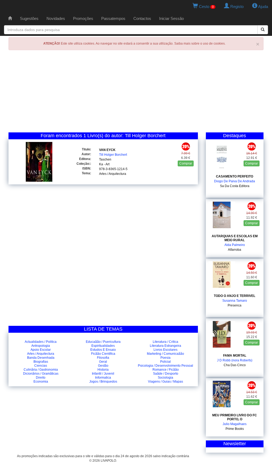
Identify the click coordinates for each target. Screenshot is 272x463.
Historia (103, 369)
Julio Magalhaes (234, 424)
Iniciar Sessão (171, 18)
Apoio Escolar (41, 350)
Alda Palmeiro (234, 245)
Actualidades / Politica (41, 342)
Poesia (165, 358)
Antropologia (40, 346)
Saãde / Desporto (165, 373)
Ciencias (40, 365)
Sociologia (165, 377)
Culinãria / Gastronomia (41, 369)
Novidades (55, 18)
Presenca (234, 305)
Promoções (83, 18)
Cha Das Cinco (235, 365)
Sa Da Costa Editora (234, 186)
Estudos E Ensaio (103, 350)
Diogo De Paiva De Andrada (234, 181)
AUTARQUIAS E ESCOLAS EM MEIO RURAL (235, 238)
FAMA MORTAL (234, 355)
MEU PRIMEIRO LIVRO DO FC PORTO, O (234, 417)
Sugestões (29, 18)
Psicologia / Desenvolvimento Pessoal (165, 365)
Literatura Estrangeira (165, 346)
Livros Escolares (165, 350)
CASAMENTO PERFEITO (234, 176)
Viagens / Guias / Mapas (165, 381)
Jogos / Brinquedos (103, 381)
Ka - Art (104, 164)
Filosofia (103, 358)
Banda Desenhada (40, 358)
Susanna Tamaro (234, 300)
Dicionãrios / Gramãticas (40, 373)
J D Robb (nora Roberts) (234, 360)
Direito (40, 377)
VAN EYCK (107, 150)
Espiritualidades (103, 346)
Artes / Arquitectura (112, 174)
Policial (165, 362)
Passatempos (113, 18)
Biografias (40, 362)
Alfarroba (234, 250)
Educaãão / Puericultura (103, 342)
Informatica (103, 377)
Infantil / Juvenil (103, 373)
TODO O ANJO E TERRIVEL (234, 296)
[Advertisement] (136, 92)
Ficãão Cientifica (103, 354)
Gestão (103, 365)
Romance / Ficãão (165, 369)
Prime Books (235, 429)
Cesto (206, 6)
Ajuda (262, 6)
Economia (40, 381)
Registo (236, 6)
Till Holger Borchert (113, 155)
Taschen (105, 159)
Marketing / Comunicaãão (165, 354)
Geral (103, 362)
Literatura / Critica (165, 342)
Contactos (142, 18)
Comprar (185, 163)
